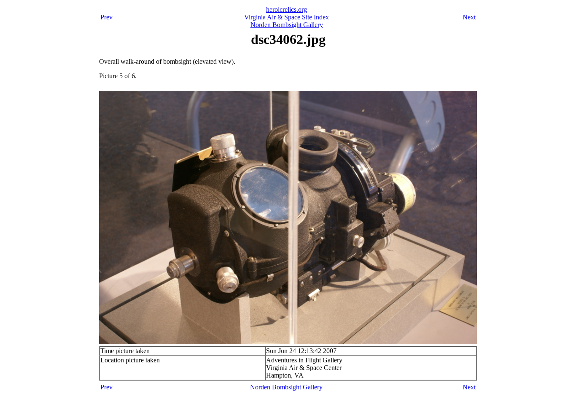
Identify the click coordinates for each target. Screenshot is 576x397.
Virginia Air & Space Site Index (286, 17)
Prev (106, 17)
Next (469, 17)
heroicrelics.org (286, 9)
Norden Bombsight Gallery (286, 24)
